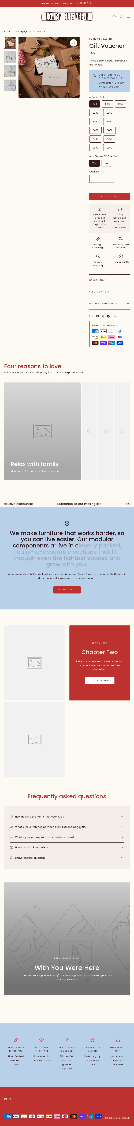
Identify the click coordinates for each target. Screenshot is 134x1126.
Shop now (82, 3)
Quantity (94, 171)
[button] (6, 17)
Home (7, 31)
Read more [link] (65, 589)
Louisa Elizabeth (100, 39)
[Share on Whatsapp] (108, 316)
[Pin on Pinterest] (103, 316)
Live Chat (114, 86)
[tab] (10, 43)
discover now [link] (99, 680)
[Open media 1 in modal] (73, 43)
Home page (21, 31)
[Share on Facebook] (97, 316)
